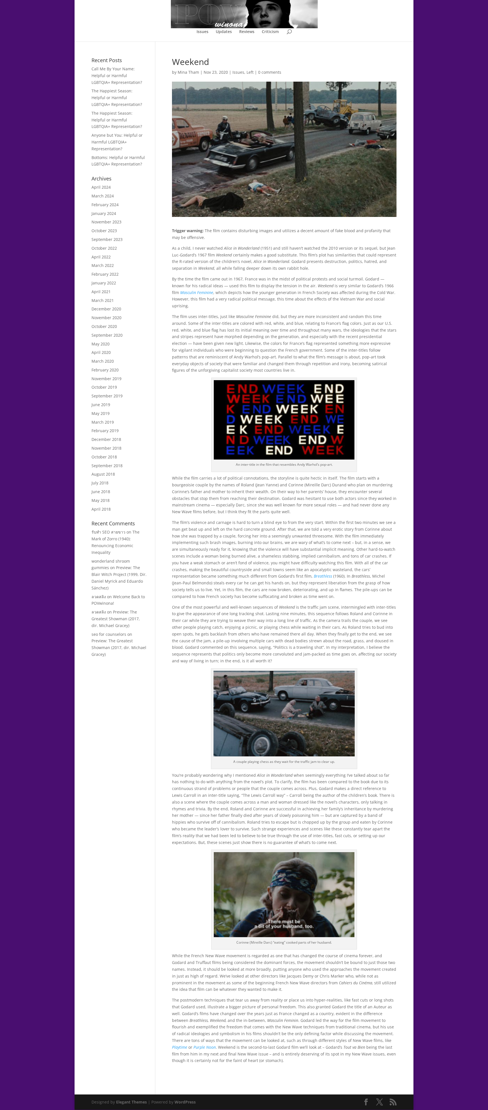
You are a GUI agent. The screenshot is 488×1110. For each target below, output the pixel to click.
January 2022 (103, 283)
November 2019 (106, 378)
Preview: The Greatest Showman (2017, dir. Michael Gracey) (115, 618)
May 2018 (100, 500)
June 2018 (100, 491)
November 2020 (106, 317)
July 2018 (99, 483)
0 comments (269, 72)
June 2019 (100, 404)
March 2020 (102, 361)
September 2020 (107, 335)
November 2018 (106, 448)
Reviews (246, 32)
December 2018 (106, 439)
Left (250, 72)
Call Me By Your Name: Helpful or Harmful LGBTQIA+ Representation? (116, 75)
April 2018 (101, 509)
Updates (224, 32)
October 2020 (104, 326)
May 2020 (100, 344)
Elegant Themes (131, 1102)
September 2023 (107, 239)
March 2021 (102, 300)
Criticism (270, 32)
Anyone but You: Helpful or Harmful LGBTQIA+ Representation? (117, 141)
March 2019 (102, 422)
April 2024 (101, 187)
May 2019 (100, 413)
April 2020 (101, 352)
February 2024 (105, 204)
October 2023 (104, 230)
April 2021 (101, 291)
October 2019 (104, 387)
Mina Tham (188, 72)
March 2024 (102, 196)
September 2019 (107, 396)
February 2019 (105, 430)
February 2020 (105, 370)
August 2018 (103, 474)
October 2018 (104, 457)
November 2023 (106, 222)
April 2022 (101, 257)
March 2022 (102, 265)
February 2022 (105, 274)
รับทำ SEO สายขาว (108, 532)
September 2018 (107, 465)
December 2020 (106, 309)
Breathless (323, 576)
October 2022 (104, 248)
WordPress (185, 1102)
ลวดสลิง (98, 596)
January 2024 (103, 213)
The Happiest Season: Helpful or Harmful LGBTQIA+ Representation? (116, 97)
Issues (202, 32)
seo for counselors (108, 634)
